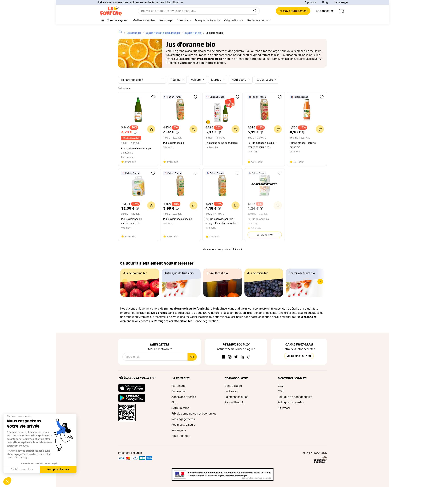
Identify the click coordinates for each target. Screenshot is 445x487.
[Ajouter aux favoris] (153, 97)
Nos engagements (183, 419)
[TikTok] (248, 357)
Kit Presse (284, 408)
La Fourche (180, 378)
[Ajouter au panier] (151, 129)
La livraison (232, 391)
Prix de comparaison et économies (193, 413)
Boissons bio (134, 33)
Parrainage (341, 2)
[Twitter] (236, 357)
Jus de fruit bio (192, 33)
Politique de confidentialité (295, 397)
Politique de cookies (291, 402)
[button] (320, 281)
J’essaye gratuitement (293, 11)
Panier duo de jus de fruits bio (221, 143)
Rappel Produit (234, 402)
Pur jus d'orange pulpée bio (177, 219)
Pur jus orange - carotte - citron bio (303, 145)
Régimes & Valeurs (183, 424)
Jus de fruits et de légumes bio (162, 33)
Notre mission (180, 408)
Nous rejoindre (180, 436)
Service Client (236, 378)
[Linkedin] (242, 357)
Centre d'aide (233, 385)
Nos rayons (178, 430)
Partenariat (178, 391)
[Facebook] (223, 357)
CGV (281, 385)
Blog (325, 2)
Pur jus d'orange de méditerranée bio (131, 221)
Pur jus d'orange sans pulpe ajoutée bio (136, 150)
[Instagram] (230, 357)
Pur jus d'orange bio (173, 143)
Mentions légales (292, 378)
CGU (281, 391)
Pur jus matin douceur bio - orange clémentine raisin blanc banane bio (222, 221)
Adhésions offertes (183, 397)
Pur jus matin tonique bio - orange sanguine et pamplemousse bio (262, 145)
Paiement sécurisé (236, 397)
